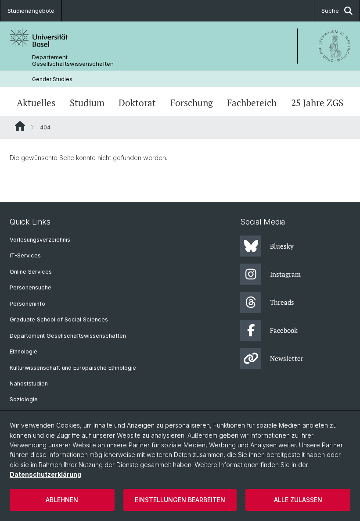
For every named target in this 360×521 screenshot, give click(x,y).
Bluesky (282, 246)
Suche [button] (330, 10)
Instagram (285, 274)
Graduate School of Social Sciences (59, 319)
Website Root (20, 126)
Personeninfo (27, 303)
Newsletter (286, 358)
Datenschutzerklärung (45, 474)
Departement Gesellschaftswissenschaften (73, 60)
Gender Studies (52, 79)
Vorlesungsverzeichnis (40, 239)
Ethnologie (23, 351)
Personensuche (30, 287)
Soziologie (24, 399)
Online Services (31, 271)
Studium (87, 102)
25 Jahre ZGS (317, 102)
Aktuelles (36, 102)
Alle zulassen (298, 499)
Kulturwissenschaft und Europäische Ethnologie (73, 367)
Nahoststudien (29, 383)
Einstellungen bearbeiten (180, 499)
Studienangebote (30, 10)
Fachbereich (252, 102)
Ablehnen (62, 499)
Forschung (191, 102)
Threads (282, 302)
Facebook (284, 330)
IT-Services (25, 255)
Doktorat (137, 102)
